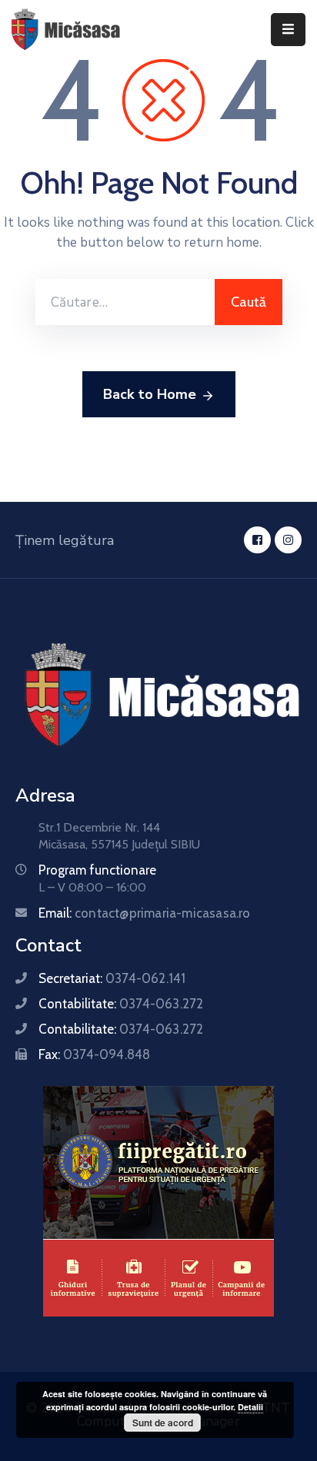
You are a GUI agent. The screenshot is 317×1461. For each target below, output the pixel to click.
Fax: (94, 1054)
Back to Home (149, 394)
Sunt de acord (162, 1422)
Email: (144, 913)
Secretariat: (111, 978)
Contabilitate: (120, 1003)
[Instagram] (288, 539)
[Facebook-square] (257, 539)
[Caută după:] (125, 302)
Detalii (250, 1407)
